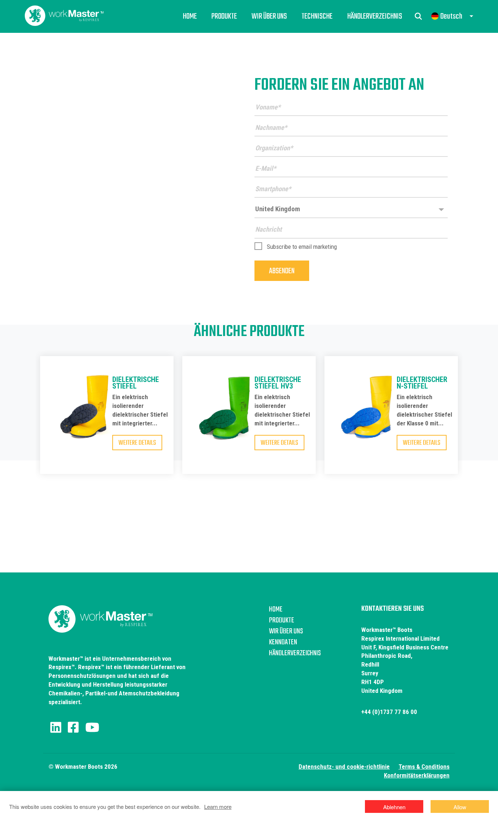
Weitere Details (137, 442)
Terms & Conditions (424, 766)
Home (190, 16)
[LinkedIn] (55, 727)
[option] (107, 421)
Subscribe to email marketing (302, 246)
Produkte (224, 16)
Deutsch (451, 16)
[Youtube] (92, 727)
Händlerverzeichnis (374, 16)
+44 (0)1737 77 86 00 (389, 711)
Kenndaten (283, 642)
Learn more (218, 806)
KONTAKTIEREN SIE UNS (392, 609)
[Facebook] (73, 727)
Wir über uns (269, 16)
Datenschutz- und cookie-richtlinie (344, 766)
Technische (316, 16)
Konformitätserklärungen (417, 775)
